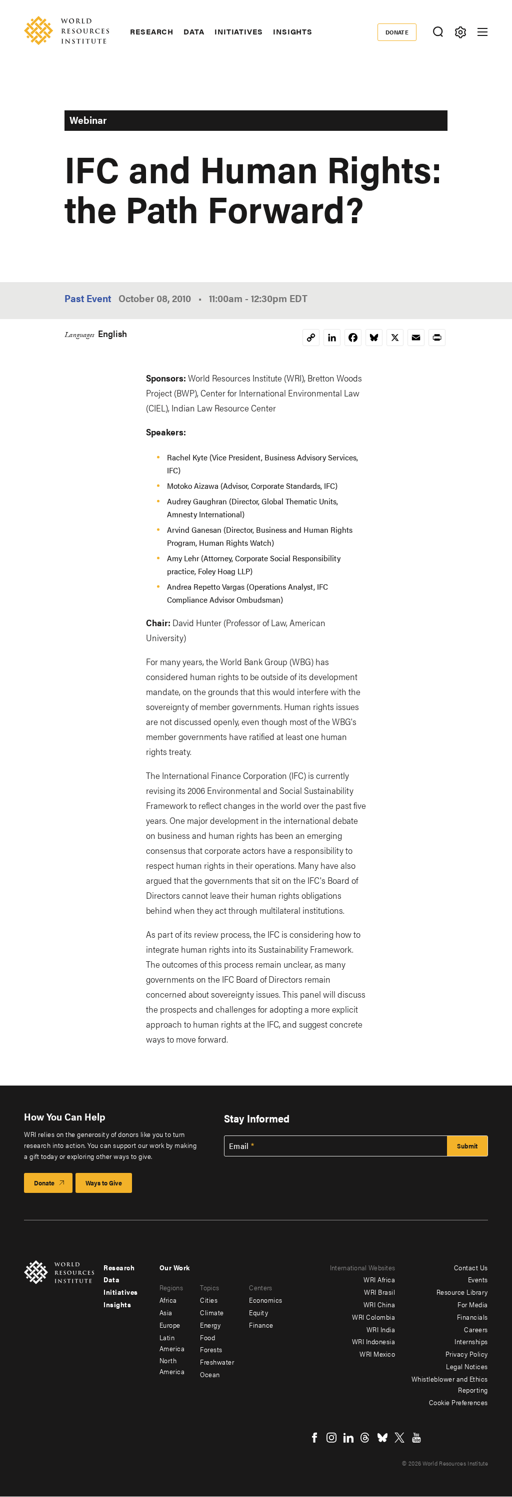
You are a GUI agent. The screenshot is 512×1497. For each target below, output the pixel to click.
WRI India (381, 1329)
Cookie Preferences (458, 1402)
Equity (258, 1312)
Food (207, 1337)
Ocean (210, 1374)
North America (172, 1365)
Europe (170, 1325)
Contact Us (471, 1267)
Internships (471, 1341)
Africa (168, 1300)
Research (152, 31)
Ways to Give (104, 1182)
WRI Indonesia (374, 1341)
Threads (365, 1438)
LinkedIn (349, 1438)
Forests (211, 1349)
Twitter (399, 1438)
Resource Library (462, 1292)
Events (478, 1279)
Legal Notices (467, 1366)
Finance (261, 1325)
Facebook (315, 1438)
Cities (209, 1300)
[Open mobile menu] (483, 32)
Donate (397, 31)
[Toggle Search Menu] (437, 32)
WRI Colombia (373, 1317)
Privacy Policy (467, 1354)
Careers (476, 1329)
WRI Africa (379, 1279)
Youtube (417, 1438)
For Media (473, 1304)
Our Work (175, 1267)
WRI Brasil (379, 1292)
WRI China (380, 1304)
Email (239, 1145)
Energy (210, 1325)
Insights (292, 31)
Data (194, 31)
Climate (212, 1312)
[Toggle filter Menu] (460, 32)
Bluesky (383, 1438)
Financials (472, 1317)
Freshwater (217, 1362)
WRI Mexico (377, 1354)
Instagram (331, 1438)
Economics (265, 1300)
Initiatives (238, 31)
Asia (166, 1312)
